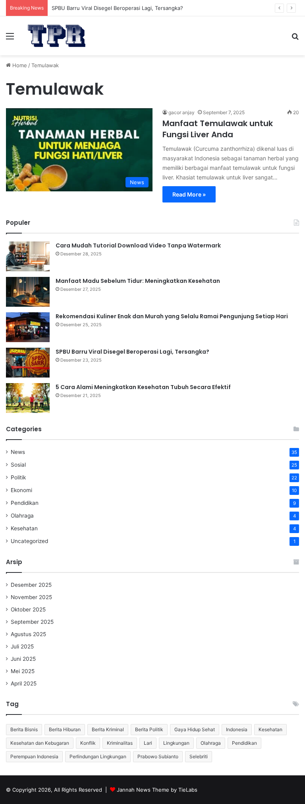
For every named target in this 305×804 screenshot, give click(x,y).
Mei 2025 (23, 671)
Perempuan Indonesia (34, 756)
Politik (18, 477)
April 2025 (24, 683)
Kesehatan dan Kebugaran (39, 743)
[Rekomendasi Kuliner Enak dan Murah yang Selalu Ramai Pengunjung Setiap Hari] (28, 327)
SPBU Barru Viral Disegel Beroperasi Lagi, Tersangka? (117, 8)
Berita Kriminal (108, 729)
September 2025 (32, 622)
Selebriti (198, 756)
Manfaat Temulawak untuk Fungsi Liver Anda (217, 129)
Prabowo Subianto (157, 756)
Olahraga (22, 515)
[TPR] (56, 36)
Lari (148, 743)
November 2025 (31, 597)
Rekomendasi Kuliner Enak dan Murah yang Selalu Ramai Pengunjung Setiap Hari (172, 316)
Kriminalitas (120, 743)
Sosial (18, 464)
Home (19, 65)
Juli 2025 (22, 646)
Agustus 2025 (28, 634)
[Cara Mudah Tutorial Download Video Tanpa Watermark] (28, 256)
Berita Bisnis (24, 729)
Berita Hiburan (65, 729)
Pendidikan (25, 503)
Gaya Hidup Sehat (194, 729)
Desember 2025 (31, 585)
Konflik (88, 743)
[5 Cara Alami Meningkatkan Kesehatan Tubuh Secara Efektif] (28, 398)
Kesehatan (24, 528)
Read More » (189, 194)
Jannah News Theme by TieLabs (157, 789)
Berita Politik (149, 729)
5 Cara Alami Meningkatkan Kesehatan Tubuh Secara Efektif (143, 387)
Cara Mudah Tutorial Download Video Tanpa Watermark (138, 245)
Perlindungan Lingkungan (97, 756)
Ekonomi (21, 490)
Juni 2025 (23, 659)
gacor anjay (181, 112)
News (18, 452)
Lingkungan (176, 743)
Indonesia (236, 729)
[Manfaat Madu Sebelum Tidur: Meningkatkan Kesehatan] (28, 292)
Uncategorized (29, 541)
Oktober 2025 (28, 609)
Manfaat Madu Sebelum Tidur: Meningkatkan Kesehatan (138, 281)
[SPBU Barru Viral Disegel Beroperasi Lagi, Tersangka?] (28, 363)
